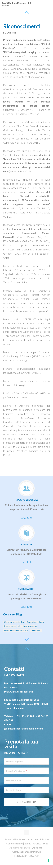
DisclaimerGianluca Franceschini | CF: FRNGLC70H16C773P (28, 851)
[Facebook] (26, 860)
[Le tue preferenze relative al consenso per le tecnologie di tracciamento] (48, 860)
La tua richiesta (14, 790)
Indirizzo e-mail (13, 780)
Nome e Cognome (15, 761)
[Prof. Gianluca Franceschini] (22, 4)
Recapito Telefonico (16, 771)
